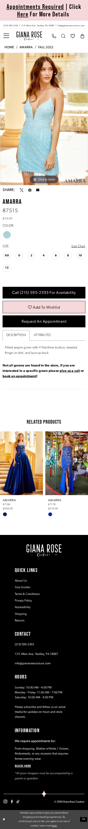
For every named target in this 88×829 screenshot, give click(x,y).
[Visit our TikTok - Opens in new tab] (17, 801)
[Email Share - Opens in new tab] (37, 190)
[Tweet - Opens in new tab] (21, 190)
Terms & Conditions (27, 594)
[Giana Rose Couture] (29, 35)
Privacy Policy (23, 600)
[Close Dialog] (4, 819)
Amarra (26, 47)
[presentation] (21, 463)
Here (22, 14)
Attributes (42, 335)
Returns (19, 620)
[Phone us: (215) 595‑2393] (54, 36)
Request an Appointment (44, 322)
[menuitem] (44, 25)
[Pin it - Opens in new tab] (29, 190)
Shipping (21, 614)
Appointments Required (35, 6)
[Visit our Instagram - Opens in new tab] (5, 801)
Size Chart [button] (78, 246)
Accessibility (23, 607)
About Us (21, 580)
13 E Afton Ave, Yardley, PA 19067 (36, 654)
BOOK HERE (23, 766)
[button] (6, 36)
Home (9, 47)
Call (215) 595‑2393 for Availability (44, 293)
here (54, 826)
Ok (83, 819)
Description (16, 335)
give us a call (70, 371)
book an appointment (19, 376)
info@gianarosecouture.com (32, 663)
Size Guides (22, 587)
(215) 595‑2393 (24, 644)
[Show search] (63, 36)
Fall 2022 (45, 47)
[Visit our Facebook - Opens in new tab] (12, 801)
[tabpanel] (44, 119)
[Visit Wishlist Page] (72, 36)
